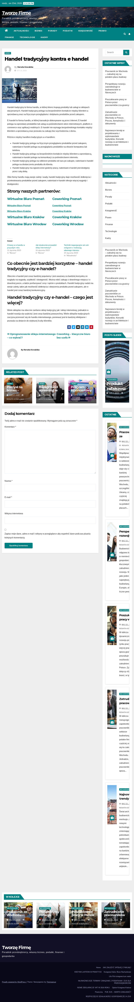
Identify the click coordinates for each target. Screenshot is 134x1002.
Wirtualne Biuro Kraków (19, 211)
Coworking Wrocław (67, 224)
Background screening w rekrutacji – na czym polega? (49, 392)
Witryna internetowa (14, 513)
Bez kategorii (125, 427)
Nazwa (8, 481)
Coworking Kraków (67, 217)
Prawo (103, 31)
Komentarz (10, 427)
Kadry (44, 37)
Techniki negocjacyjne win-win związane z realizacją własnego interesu (76, 247)
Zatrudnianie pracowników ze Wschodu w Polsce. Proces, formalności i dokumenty (115, 118)
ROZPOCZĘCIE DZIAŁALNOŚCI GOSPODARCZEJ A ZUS (108, 996)
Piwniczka (99, 992)
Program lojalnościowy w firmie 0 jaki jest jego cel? (81, 392)
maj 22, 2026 (127, 441)
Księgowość (85, 31)
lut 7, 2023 (114, 393)
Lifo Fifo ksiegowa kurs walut (120, 976)
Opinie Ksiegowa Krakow (121, 988)
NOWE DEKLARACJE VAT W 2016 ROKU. (93, 988)
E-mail (8, 497)
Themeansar (51, 982)
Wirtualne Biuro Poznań (25, 199)
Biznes (38, 31)
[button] (125, 34)
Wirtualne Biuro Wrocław (26, 224)
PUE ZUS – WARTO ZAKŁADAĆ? (118, 992)
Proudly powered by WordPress (14, 982)
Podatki (68, 31)
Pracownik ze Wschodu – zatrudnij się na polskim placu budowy (116, 74)
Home (98, 967)
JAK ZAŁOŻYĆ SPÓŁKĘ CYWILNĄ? (117, 967)
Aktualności (21, 31)
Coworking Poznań (67, 199)
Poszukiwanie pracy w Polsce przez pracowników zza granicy (117, 102)
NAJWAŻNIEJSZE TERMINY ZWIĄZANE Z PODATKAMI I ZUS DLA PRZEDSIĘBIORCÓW (104, 982)
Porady (52, 31)
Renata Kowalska (25, 67)
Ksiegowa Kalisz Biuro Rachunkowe (117, 972)
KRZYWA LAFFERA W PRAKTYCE (88, 972)
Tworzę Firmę (16, 13)
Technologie (27, 37)
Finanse (9, 37)
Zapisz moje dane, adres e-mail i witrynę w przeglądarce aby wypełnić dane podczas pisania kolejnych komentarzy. (47, 536)
